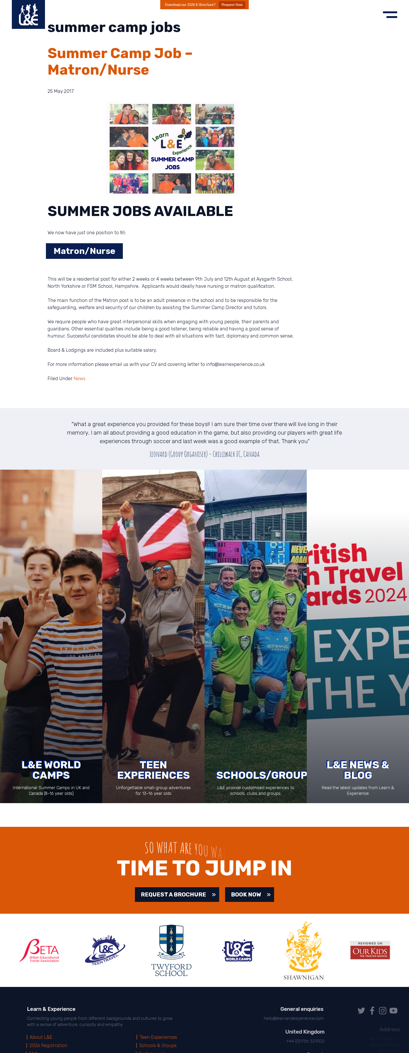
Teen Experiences (158, 1037)
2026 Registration (49, 1045)
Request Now (232, 5)
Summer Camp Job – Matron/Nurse (120, 61)
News (79, 378)
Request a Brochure (173, 894)
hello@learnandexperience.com (293, 1018)
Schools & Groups (158, 1045)
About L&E (41, 1037)
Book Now (246, 894)
